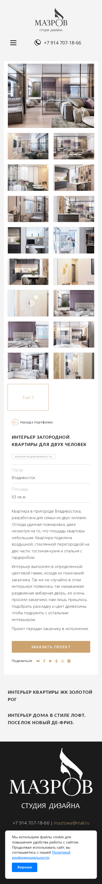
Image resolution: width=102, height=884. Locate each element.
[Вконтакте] (38, 661)
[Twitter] (50, 661)
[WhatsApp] (63, 661)
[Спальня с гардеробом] (28, 366)
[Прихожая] (74, 272)
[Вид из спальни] (74, 335)
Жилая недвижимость (33, 456)
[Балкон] (28, 240)
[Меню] (13, 43)
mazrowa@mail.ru (71, 823)
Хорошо (24, 867)
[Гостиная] (28, 146)
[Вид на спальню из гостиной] (51, 96)
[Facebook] (44, 661)
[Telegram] (69, 661)
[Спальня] (74, 303)
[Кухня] (74, 178)
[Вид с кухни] (74, 209)
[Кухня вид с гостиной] (28, 272)
